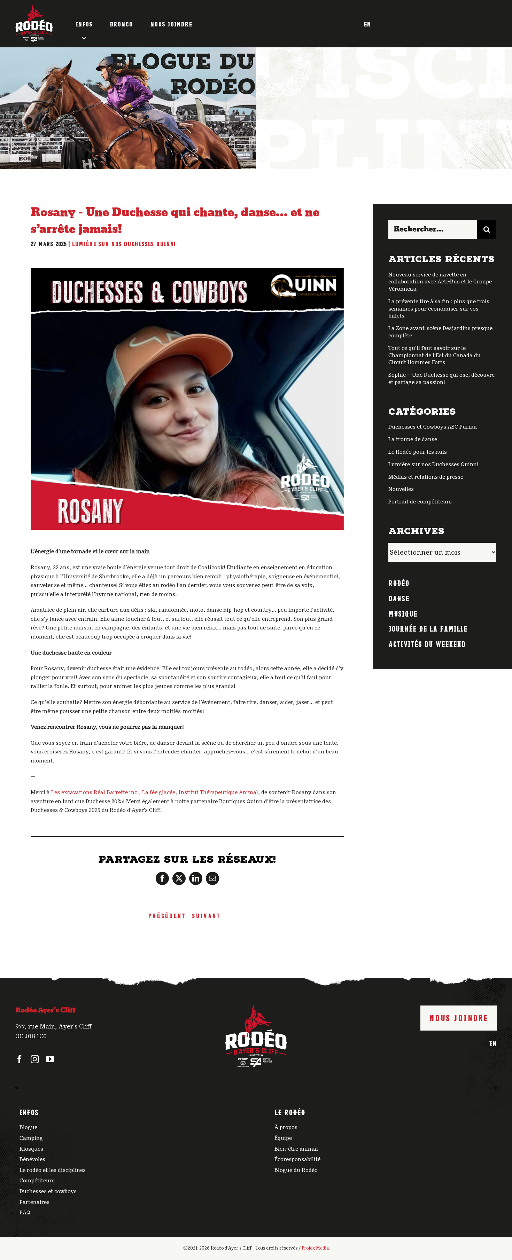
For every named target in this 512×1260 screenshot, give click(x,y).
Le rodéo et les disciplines (53, 1170)
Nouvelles (401, 489)
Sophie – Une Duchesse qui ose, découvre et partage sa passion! (441, 378)
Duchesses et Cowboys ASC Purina (432, 426)
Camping (31, 1138)
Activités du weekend (427, 643)
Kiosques (31, 1148)
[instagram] (35, 1059)
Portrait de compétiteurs (420, 501)
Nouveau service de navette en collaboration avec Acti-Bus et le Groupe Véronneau (440, 282)
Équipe (283, 1138)
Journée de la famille (427, 628)
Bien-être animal (296, 1148)
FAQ (25, 1212)
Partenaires (34, 1202)
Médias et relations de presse (425, 477)
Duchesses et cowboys (48, 1191)
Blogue (28, 1127)
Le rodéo (289, 1112)
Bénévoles (32, 1159)
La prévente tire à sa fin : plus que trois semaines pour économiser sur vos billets (438, 309)
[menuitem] (367, 23)
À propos (285, 1127)
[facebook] (19, 1059)
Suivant (206, 915)
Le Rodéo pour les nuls (417, 451)
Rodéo (398, 582)
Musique (402, 613)
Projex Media (315, 1248)
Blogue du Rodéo (296, 1170)
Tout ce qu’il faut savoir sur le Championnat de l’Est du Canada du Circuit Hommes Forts (434, 355)
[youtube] (50, 1059)
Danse (398, 598)
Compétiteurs (37, 1180)
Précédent (166, 915)
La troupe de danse (412, 439)
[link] (95, 792)
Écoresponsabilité (297, 1159)
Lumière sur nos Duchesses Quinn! (124, 243)
